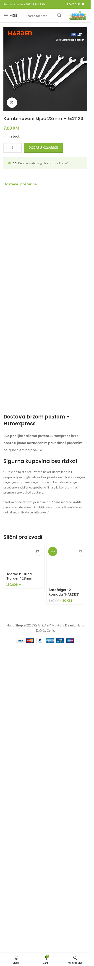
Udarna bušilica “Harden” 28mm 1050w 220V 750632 (22, 578)
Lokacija (74, 4)
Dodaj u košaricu (43, 147)
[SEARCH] (59, 15)
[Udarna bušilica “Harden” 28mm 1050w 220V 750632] (23, 557)
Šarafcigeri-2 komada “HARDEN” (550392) (64, 594)
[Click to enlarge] (12, 102)
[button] (38, 552)
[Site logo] (78, 15)
